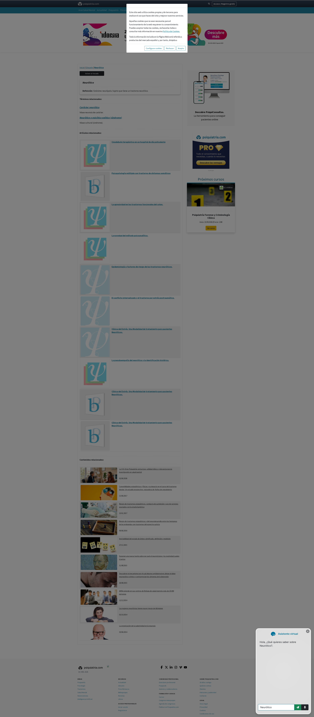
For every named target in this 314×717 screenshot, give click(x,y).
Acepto (181, 48)
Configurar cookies (154, 48)
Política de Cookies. (171, 31)
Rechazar (170, 48)
